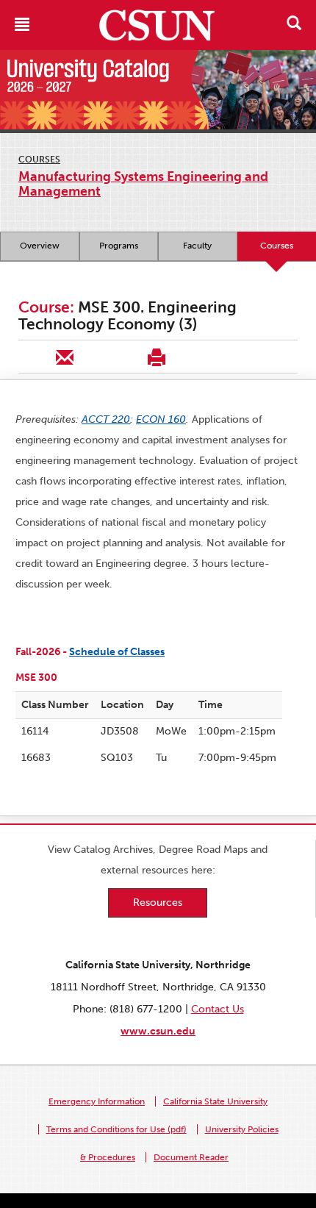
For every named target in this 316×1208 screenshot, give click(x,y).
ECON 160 (161, 419)
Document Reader (191, 1157)
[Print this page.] (156, 356)
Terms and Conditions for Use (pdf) (116, 1129)
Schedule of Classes (117, 652)
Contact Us (217, 1009)
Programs (118, 245)
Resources (157, 902)
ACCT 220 (106, 419)
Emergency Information (97, 1101)
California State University (215, 1101)
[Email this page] (64, 356)
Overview (40, 245)
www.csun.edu (158, 1031)
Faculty (197, 245)
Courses (39, 159)
